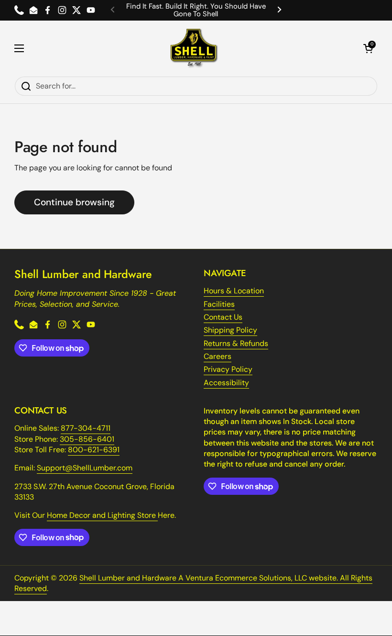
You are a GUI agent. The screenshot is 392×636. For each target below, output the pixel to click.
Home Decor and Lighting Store (102, 515)
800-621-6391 (94, 450)
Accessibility (226, 383)
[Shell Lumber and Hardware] (193, 48)
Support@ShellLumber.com (84, 468)
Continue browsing (74, 202)
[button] (368, 48)
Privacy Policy (228, 369)
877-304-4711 (85, 428)
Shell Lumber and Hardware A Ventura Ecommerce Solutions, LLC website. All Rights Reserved (193, 583)
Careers (217, 356)
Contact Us (223, 317)
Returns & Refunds (236, 343)
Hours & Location (234, 291)
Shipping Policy (230, 330)
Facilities (219, 304)
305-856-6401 (87, 439)
